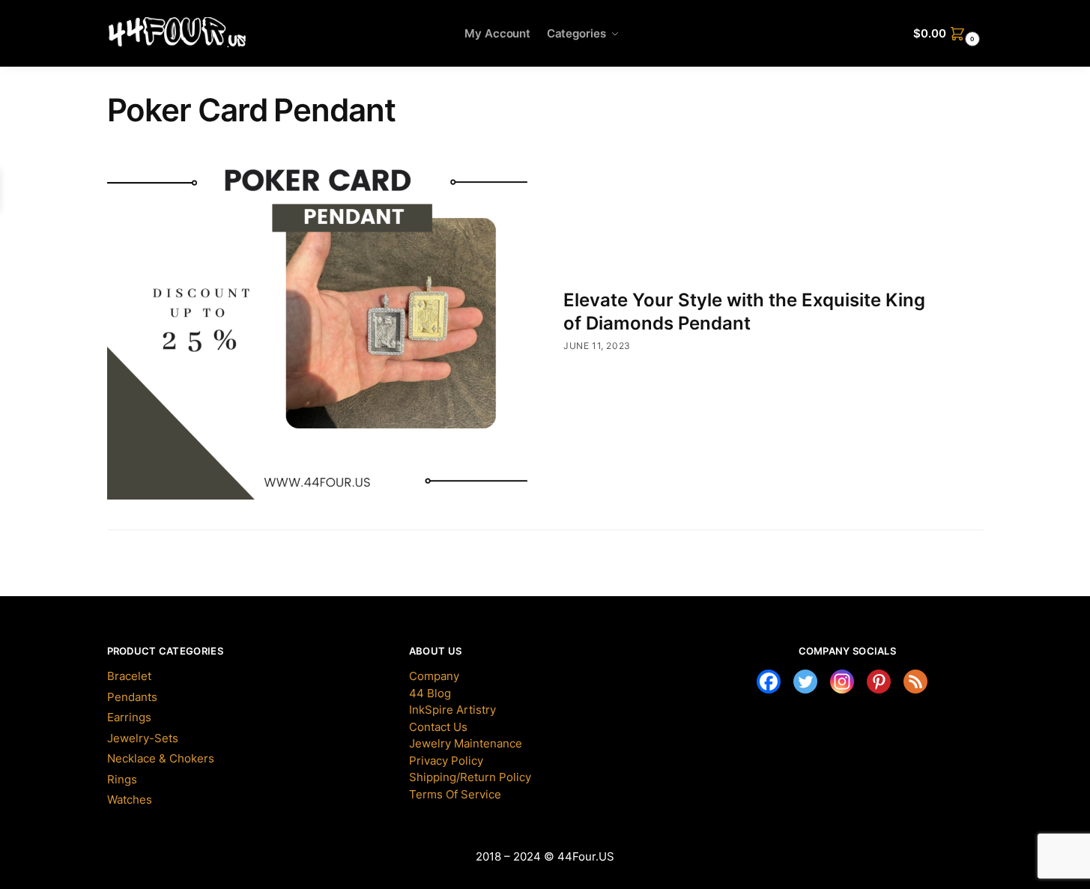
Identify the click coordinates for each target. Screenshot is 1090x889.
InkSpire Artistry (452, 710)
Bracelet (129, 676)
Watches (129, 799)
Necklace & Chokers (160, 758)
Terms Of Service (455, 794)
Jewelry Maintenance (465, 743)
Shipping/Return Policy (470, 777)
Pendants (132, 697)
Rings (122, 779)
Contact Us (438, 727)
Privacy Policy (446, 760)
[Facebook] (769, 682)
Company (434, 676)
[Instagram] (842, 682)
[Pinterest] (879, 682)
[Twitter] (805, 682)
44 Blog (430, 693)
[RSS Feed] (915, 682)
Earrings (129, 717)
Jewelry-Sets (142, 738)
